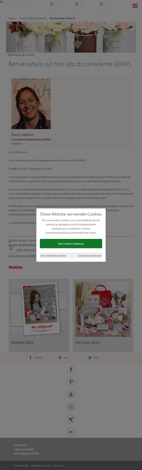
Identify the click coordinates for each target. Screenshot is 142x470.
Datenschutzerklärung (89, 255)
